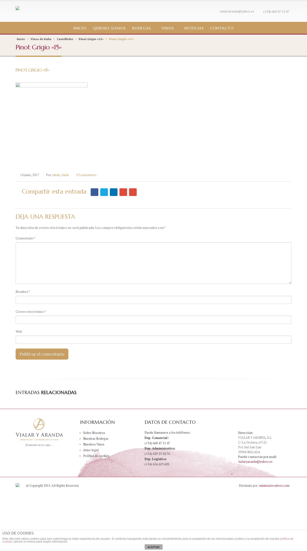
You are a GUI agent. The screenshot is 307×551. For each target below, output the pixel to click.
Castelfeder (65, 39)
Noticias (194, 28)
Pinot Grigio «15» (91, 39)
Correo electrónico (31, 311)
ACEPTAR (153, 547)
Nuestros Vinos (93, 444)
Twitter (104, 192)
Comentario (25, 238)
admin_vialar (60, 175)
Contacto (222, 28)
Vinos (167, 28)
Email (133, 192)
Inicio (79, 28)
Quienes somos (109, 28)
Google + (123, 192)
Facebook (94, 192)
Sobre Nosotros (94, 433)
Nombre (23, 291)
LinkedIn (114, 192)
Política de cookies (96, 456)
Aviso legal (91, 450)
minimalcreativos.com (274, 486)
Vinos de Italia (40, 39)
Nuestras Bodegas (95, 439)
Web (19, 331)
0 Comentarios (86, 175)
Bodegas (141, 28)
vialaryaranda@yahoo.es (237, 11)
